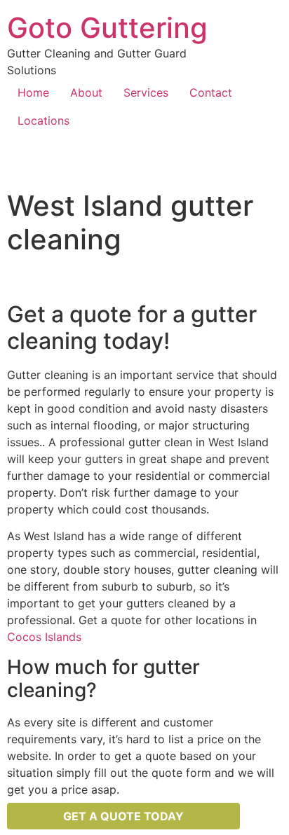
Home (33, 92)
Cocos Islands (44, 637)
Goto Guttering (107, 28)
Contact (210, 92)
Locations (43, 120)
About (86, 92)
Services (145, 92)
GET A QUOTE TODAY (123, 816)
